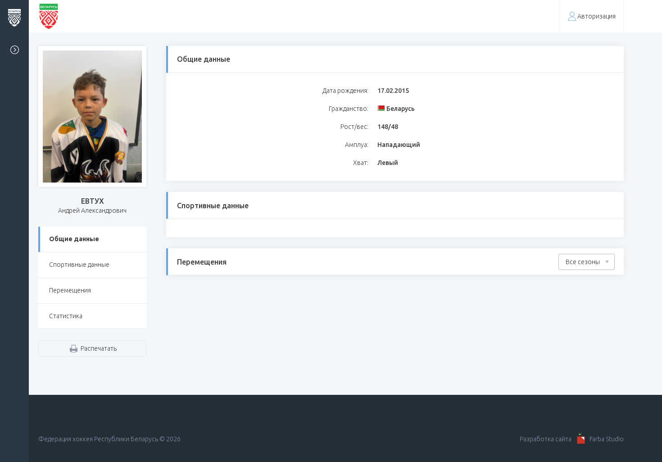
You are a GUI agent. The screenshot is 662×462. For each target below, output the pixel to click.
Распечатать (99, 348)
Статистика (65, 316)
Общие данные (74, 238)
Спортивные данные (79, 264)
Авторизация (596, 16)
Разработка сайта (545, 439)
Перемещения (70, 290)
